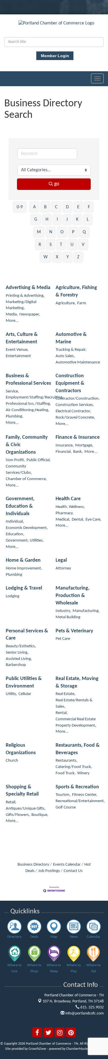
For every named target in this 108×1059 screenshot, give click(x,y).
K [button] (77, 219)
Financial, (64, 452)
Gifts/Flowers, (18, 815)
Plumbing (14, 575)
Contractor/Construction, (78, 398)
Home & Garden (23, 560)
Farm (81, 303)
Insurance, (65, 445)
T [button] (61, 244)
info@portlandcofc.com (84, 1013)
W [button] (45, 257)
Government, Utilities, (25, 540)
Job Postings (49, 871)
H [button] (47, 219)
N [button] (50, 232)
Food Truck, (66, 773)
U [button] (72, 244)
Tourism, (63, 795)
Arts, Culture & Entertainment (22, 338)
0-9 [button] (20, 207)
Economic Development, (27, 528)
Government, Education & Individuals (20, 506)
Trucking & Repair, (71, 350)
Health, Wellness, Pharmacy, (70, 510)
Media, (12, 314)
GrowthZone (37, 1049)
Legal (61, 560)
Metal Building (68, 617)
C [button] (56, 207)
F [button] (89, 207)
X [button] (57, 257)
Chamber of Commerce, (26, 479)
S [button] (51, 244)
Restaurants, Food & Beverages (78, 749)
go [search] (56, 184)
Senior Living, (17, 652)
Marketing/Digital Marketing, (21, 305)
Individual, (15, 521)
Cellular (24, 694)
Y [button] (68, 257)
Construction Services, (75, 405)
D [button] (67, 207)
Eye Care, (93, 519)
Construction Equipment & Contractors (70, 383)
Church (12, 760)
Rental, (62, 713)
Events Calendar (67, 864)
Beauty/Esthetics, (21, 646)
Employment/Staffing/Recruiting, (34, 397)
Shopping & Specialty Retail (22, 790)
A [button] (34, 207)
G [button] (35, 219)
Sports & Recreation (77, 787)
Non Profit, (15, 460)
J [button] (67, 219)
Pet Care (63, 639)
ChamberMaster (77, 1049)
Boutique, (39, 815)
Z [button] (78, 257)
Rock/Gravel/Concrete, (75, 417)
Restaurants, (66, 760)
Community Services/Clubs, (19, 469)
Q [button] (84, 232)
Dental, (78, 519)
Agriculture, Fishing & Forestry (76, 291)
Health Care (68, 499)
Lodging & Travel (24, 588)
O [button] (62, 232)
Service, (12, 391)
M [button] (39, 232)
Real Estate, (65, 694)
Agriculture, (66, 303)
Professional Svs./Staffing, (28, 404)
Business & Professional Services (28, 379)
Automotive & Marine (71, 338)
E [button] (78, 207)
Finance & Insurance (78, 437)
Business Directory (33, 864)
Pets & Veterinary (74, 631)
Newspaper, (29, 314)
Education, (15, 534)
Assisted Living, (19, 659)
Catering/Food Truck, (74, 767)
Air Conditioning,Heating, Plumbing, (27, 413)
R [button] (40, 244)
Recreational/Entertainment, (80, 801)
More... (12, 321)
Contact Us (73, 871)
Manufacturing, (86, 611)
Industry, (63, 611)
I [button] (57, 219)
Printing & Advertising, (25, 296)
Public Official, (38, 460)
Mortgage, (84, 445)
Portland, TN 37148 (73, 1001)
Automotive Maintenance (78, 362)
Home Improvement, (24, 568)
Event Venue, (17, 350)
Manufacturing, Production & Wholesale (73, 596)
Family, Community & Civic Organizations (27, 445)
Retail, (11, 802)
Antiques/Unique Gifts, (26, 808)
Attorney (63, 568)
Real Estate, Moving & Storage (77, 682)
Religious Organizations (21, 749)
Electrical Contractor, (73, 411)
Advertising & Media (28, 287)
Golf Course (66, 807)
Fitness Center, (84, 795)
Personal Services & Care (27, 634)
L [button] (88, 219)
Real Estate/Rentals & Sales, (74, 703)
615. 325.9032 (91, 1007)
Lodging (12, 596)
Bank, (78, 452)
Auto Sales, (65, 356)
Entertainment (18, 356)
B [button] (45, 207)
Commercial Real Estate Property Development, (76, 722)
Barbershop (16, 665)
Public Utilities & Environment (24, 682)
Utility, (11, 694)
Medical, (63, 519)
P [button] (73, 232)
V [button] (83, 244)
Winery (83, 773)
